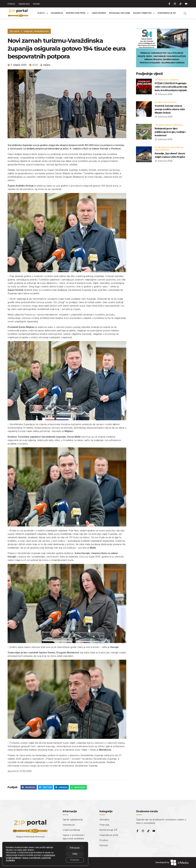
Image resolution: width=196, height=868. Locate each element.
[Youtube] (186, 3)
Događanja (57, 13)
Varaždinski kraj (41, 31)
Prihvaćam (75, 847)
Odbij (74, 854)
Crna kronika (99, 13)
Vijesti (41, 13)
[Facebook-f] (169, 3)
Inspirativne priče (76, 13)
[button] (29, 787)
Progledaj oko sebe (119, 13)
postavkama (49, 855)
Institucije (28, 31)
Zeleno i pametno (142, 13)
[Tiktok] (180, 3)
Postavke (74, 860)
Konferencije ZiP (167, 13)
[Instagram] (175, 3)
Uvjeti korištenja (13, 857)
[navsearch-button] (184, 13)
